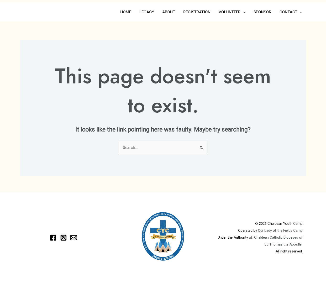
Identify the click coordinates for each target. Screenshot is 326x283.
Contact (288, 12)
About (168, 12)
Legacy (146, 12)
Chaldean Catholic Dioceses (276, 237)
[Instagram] (63, 237)
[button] (243, 11)
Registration (196, 12)
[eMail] (73, 237)
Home (125, 12)
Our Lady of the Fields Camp (280, 230)
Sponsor (262, 12)
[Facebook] (53, 237)
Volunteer (230, 12)
